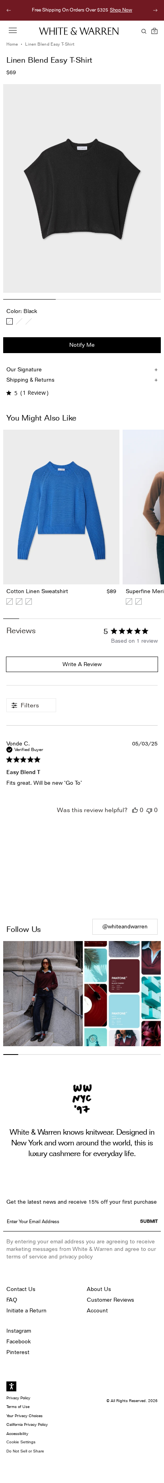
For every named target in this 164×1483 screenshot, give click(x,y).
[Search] (142, 31)
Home (12, 44)
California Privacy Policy (27, 1424)
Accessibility (17, 1433)
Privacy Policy (18, 1397)
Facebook (18, 1341)
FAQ (11, 1300)
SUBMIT (149, 1221)
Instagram (18, 1330)
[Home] (79, 31)
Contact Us (20, 1289)
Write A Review (82, 664)
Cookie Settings (20, 1442)
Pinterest (17, 1352)
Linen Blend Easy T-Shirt (49, 44)
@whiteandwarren (125, 926)
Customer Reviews (110, 1300)
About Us (99, 1289)
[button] (135, 810)
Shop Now (55, 10)
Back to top (82, 887)
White (28, 321)
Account (97, 1310)
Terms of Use (17, 1406)
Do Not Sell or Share (25, 1451)
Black (9, 321)
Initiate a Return (26, 1310)
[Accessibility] (11, 1386)
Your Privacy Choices (24, 1415)
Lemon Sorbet (19, 321)
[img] (8, 393)
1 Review (34, 392)
